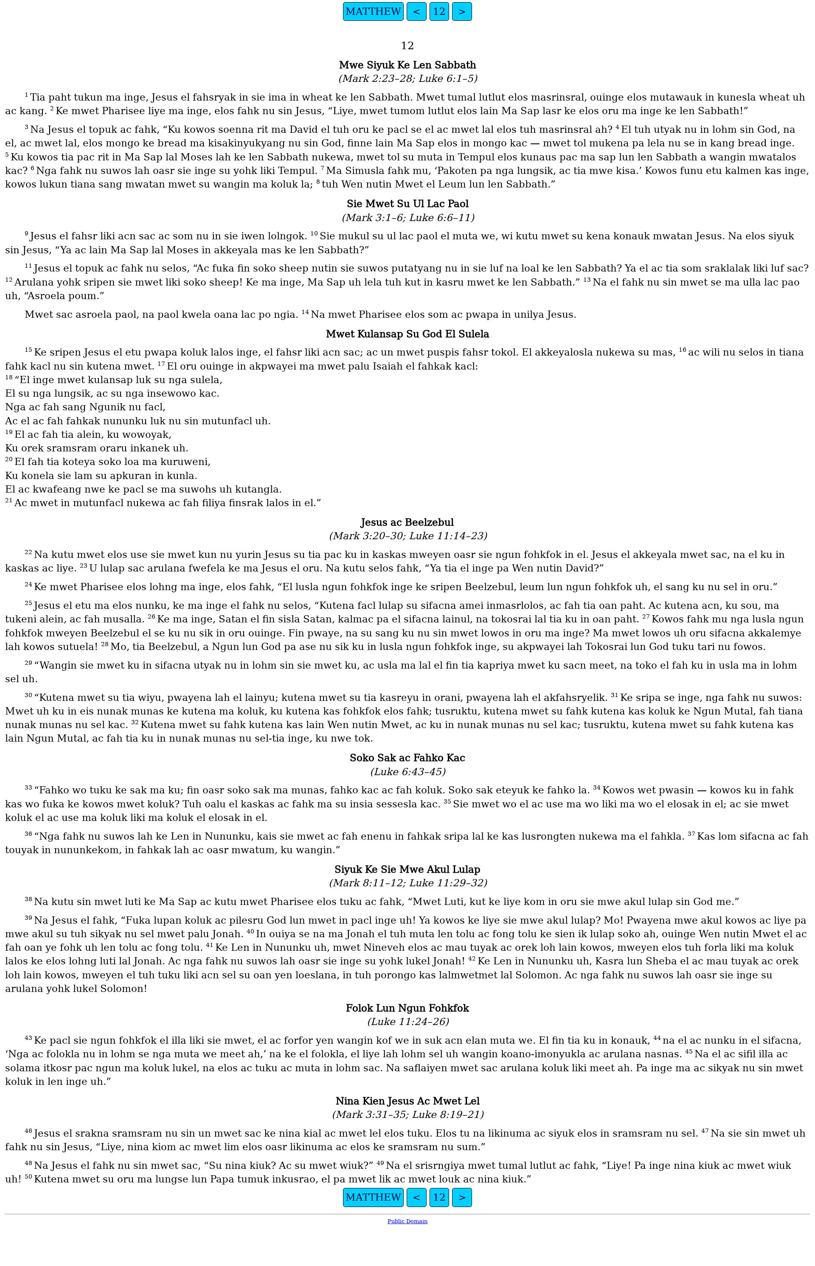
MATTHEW (373, 11)
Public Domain (407, 1221)
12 (439, 11)
